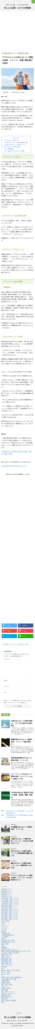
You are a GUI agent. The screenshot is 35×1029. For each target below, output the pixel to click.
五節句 (3, 938)
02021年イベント (6, 889)
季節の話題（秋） (6, 963)
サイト (5, 692)
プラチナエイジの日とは (11, 140)
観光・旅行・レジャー (8, 991)
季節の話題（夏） (6, 959)
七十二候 (4, 929)
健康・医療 (4, 944)
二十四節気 (4, 937)
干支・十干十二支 (6, 965)
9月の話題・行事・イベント (9, 919)
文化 (2, 968)
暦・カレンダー (6, 972)
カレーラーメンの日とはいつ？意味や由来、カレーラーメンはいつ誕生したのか (21, 776)
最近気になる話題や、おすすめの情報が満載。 (17, 1020)
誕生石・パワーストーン (8, 993)
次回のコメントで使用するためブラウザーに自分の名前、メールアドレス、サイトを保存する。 (17, 701)
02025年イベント (6, 896)
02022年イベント (6, 891)
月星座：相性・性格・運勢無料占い (12, 977)
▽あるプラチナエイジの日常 (15, 151)
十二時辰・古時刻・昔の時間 (10, 952)
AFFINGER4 (20, 1025)
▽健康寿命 (10, 149)
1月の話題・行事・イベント (9, 903)
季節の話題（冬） (6, 958)
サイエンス (4, 926)
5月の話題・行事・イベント (9, 912)
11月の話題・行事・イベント (10, 899)
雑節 (2, 1002)
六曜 (2, 945)
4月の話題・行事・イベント (9, 910)
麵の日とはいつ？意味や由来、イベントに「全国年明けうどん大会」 (21, 865)
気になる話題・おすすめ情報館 (17, 8)
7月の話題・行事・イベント (10, 644)
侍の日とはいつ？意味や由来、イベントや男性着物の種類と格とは (21, 853)
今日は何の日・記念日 (22, 644)
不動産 (3, 931)
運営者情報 (18, 1013)
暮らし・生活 (5, 974)
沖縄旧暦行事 (5, 981)
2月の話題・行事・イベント (9, 905)
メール (6, 686)
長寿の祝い (4, 998)
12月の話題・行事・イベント (10, 901)
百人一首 (4, 986)
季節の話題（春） (6, 961)
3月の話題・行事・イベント (9, 908)
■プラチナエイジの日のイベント (17, 144)
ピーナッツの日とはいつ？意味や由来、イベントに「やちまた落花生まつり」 (21, 878)
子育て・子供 (5, 956)
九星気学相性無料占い (8, 935)
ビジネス (4, 928)
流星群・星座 (5, 982)
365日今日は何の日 (7, 907)
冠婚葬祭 (4, 947)
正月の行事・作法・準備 (8, 979)
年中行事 (4, 967)
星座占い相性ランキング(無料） (11, 970)
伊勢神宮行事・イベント (8, 942)
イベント (4, 924)
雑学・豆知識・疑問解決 (8, 1000)
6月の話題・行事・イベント (9, 914)
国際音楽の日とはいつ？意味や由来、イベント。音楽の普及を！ (21, 742)
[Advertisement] (17, 30)
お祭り (3, 922)
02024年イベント (6, 894)
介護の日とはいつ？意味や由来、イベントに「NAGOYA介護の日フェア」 (22, 841)
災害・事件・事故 (6, 984)
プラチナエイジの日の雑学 (12, 146)
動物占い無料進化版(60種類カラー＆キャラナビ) (16, 951)
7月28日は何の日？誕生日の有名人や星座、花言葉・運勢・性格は (22, 795)
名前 (6, 680)
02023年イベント (6, 892)
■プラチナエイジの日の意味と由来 (17, 142)
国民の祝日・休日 (6, 954)
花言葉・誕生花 (6, 988)
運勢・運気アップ (6, 997)
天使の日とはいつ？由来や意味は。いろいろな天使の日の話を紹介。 (21, 723)
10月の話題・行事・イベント (10, 898)
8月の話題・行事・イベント (9, 917)
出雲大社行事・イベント (8, 949)
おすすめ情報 (5, 921)
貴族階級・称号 (6, 995)
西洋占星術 (4, 989)
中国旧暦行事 (5, 933)
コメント (7, 659)
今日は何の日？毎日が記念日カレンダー (14, 466)
